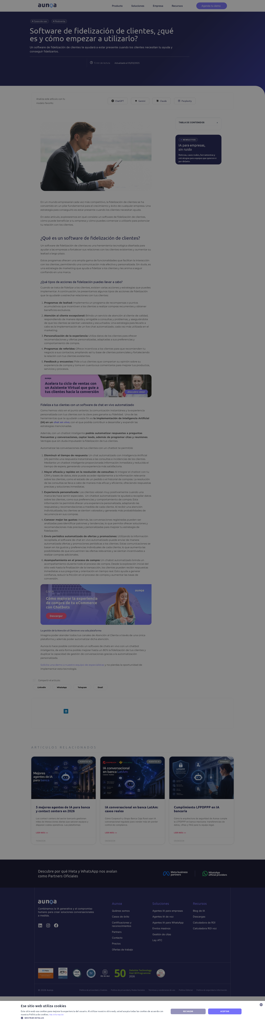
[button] (93, 1018)
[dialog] (132, 1011)
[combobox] (261, 1004)
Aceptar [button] (224, 1011)
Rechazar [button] (188, 1011)
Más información (56, 1014)
